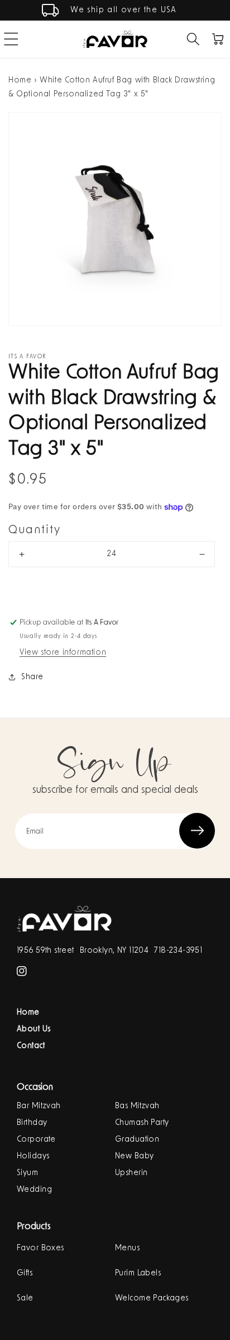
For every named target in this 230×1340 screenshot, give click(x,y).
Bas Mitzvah (137, 1106)
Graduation (137, 1139)
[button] (193, 39)
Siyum (27, 1173)
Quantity (34, 529)
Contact (31, 1046)
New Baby (134, 1156)
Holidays (33, 1156)
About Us (33, 1029)
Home (19, 80)
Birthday (32, 1123)
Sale (25, 1298)
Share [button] (32, 677)
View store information (63, 652)
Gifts (24, 1273)
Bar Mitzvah (39, 1106)
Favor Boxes (40, 1248)
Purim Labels (138, 1273)
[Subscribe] (197, 831)
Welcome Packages (152, 1298)
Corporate (36, 1139)
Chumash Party (142, 1123)
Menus (127, 1248)
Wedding (34, 1189)
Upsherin (131, 1173)
